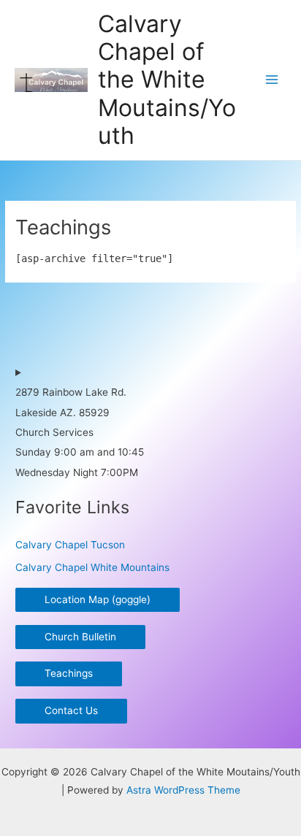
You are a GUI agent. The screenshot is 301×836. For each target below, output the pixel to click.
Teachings (69, 673)
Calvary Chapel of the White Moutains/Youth (167, 79)
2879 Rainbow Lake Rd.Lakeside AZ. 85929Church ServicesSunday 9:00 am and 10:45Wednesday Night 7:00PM (79, 432)
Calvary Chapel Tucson (70, 545)
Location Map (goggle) (97, 599)
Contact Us (71, 710)
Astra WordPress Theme (183, 790)
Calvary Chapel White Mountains (92, 567)
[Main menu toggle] (272, 80)
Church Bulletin (80, 637)
